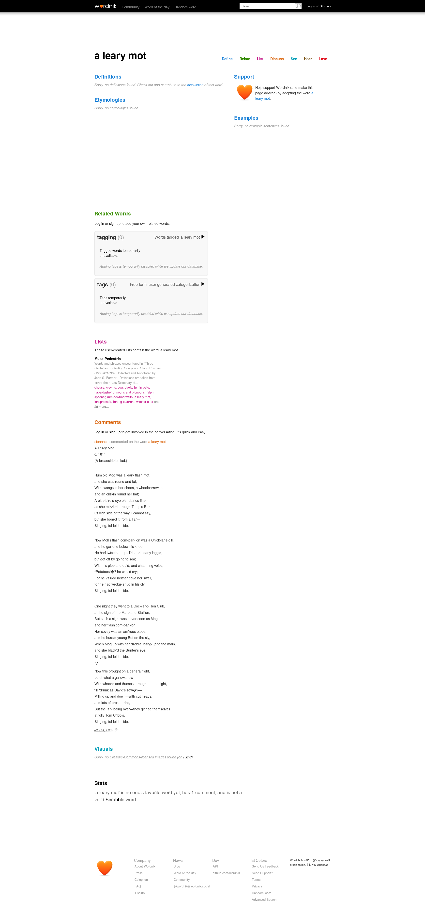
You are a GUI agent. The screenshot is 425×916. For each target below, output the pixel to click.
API (215, 866)
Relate (245, 58)
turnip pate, (142, 387)
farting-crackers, (124, 401)
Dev (215, 860)
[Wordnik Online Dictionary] (105, 6)
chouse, (100, 387)
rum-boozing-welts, (121, 396)
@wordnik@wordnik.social (192, 886)
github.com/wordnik (226, 872)
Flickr (187, 756)
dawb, (129, 387)
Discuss (277, 58)
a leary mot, (143, 396)
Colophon (141, 879)
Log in (99, 223)
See (294, 58)
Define (227, 58)
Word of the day (156, 6)
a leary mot (157, 441)
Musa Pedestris (107, 358)
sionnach (101, 441)
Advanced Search (264, 899)
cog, (121, 387)
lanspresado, (103, 401)
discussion (195, 84)
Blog (177, 866)
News (178, 860)
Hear (308, 58)
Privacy (257, 886)
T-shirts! (140, 892)
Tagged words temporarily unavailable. (120, 253)
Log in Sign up (318, 6)
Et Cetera (259, 860)
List (260, 58)
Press (138, 872)
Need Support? (262, 872)
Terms (256, 879)
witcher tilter (145, 401)
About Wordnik (145, 866)
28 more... (101, 406)
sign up (115, 223)
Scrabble (115, 799)
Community (130, 6)
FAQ (138, 886)
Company (142, 860)
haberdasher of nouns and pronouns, (120, 392)
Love (323, 58)
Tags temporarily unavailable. (113, 300)
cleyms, (112, 387)
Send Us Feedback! (265, 866)
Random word (185, 6)
